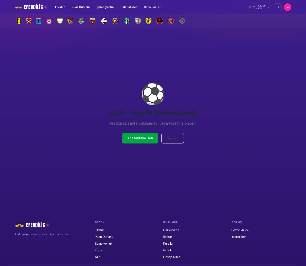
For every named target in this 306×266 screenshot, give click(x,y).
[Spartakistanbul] (159, 21)
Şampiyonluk (105, 7)
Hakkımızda (171, 230)
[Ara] (278, 7)
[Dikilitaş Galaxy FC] (92, 21)
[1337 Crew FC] (19, 21)
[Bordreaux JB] (60, 21)
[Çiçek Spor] (182, 21)
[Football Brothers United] (126, 21)
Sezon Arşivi (240, 230)
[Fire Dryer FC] (115, 21)
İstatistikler (129, 7)
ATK (98, 257)
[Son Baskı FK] (148, 21)
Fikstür (60, 7)
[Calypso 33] (81, 21)
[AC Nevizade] (29, 21)
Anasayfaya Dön (140, 138)
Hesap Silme (171, 257)
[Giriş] (287, 7)
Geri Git (173, 138)
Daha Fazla (151, 7)
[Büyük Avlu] (70, 21)
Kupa (98, 250)
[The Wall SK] (171, 21)
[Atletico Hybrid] (49, 21)
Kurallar (168, 243)
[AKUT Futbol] (38, 21)
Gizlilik (167, 250)
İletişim (167, 237)
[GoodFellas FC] (138, 21)
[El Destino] (104, 21)
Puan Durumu (81, 7)
